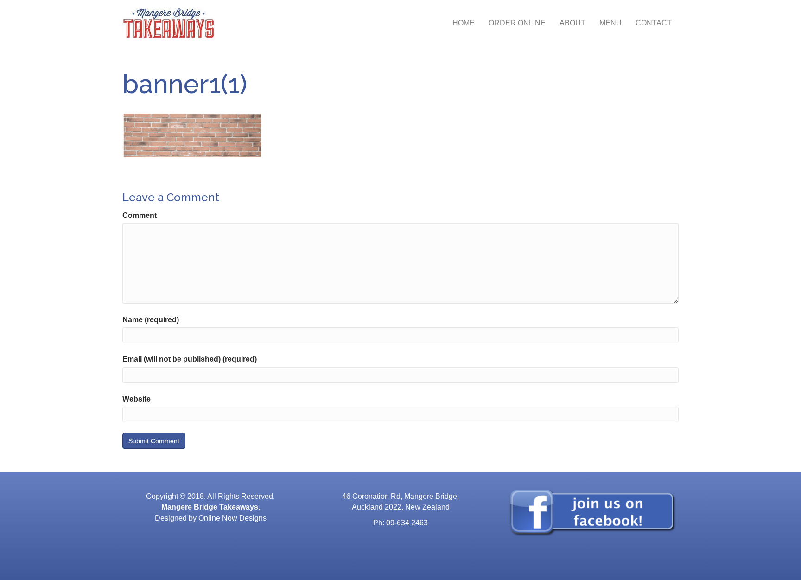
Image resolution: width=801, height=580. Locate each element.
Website (136, 399)
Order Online (517, 23)
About (572, 23)
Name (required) (150, 320)
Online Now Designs (232, 518)
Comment (139, 215)
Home (463, 23)
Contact (654, 23)
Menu (610, 23)
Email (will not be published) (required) (189, 359)
